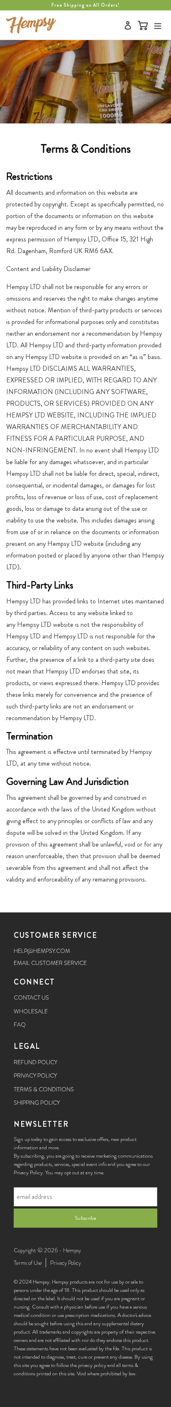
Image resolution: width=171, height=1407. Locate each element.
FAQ (20, 1024)
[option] (85, 5)
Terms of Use (28, 1263)
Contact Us (31, 997)
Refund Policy (35, 1062)
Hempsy (72, 1250)
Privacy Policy (35, 1075)
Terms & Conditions (44, 1089)
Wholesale (31, 1011)
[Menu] (158, 25)
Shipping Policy (37, 1102)
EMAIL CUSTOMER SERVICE (50, 963)
